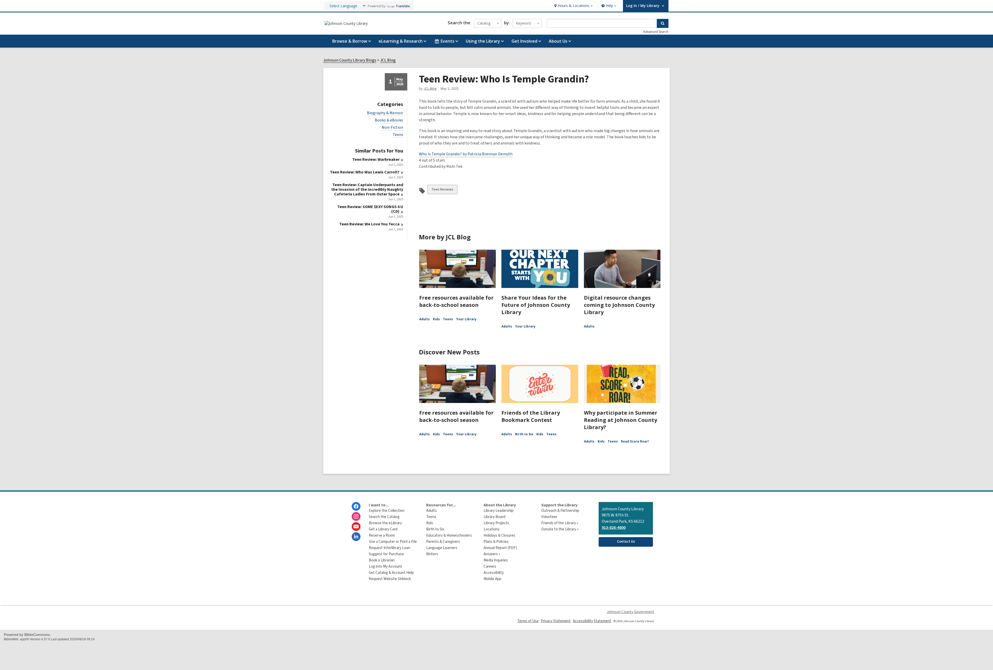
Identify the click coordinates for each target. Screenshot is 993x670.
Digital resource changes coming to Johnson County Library (619, 305)
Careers (490, 566)
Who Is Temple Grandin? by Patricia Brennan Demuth (466, 154)
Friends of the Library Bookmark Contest (530, 416)
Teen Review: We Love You (369, 224)
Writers (432, 554)
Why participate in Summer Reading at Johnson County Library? (620, 420)
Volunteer (549, 517)
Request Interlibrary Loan (389, 548)
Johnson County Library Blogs (349, 60)
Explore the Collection (386, 510)
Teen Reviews (442, 190)
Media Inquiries (496, 560)
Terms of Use (528, 621)
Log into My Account (385, 566)
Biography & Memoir (385, 113)
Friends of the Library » (559, 523)
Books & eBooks (389, 120)
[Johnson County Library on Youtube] (356, 526)
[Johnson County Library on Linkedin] (356, 536)
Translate (403, 6)
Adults (424, 319)
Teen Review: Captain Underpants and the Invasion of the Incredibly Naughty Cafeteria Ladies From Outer (367, 189)
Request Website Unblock (390, 579)
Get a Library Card (383, 529)
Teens (398, 135)
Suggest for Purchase (386, 554)
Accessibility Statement (592, 621)
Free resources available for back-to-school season (456, 301)
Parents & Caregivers (443, 541)
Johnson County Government (630, 612)
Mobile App (492, 579)
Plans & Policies (496, 541)
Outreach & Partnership (560, 510)
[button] (573, 6)
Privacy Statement (556, 621)
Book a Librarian (382, 560)
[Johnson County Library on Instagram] (356, 516)
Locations (492, 529)
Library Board (494, 517)
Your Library (466, 319)
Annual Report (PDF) (500, 548)
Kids (436, 319)
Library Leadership (499, 510)
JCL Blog (388, 60)
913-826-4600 (614, 527)
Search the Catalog (384, 517)
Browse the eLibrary (385, 523)
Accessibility (494, 572)
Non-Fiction (392, 128)
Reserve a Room (382, 535)
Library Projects (496, 523)
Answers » (492, 554)
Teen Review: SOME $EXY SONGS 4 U (370, 209)
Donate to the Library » (559, 529)
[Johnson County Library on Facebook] (356, 506)
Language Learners (441, 548)
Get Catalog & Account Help (391, 572)
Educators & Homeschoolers (449, 535)
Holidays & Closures (499, 535)
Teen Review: (376, 159)
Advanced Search (655, 31)
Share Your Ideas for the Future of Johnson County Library (535, 305)
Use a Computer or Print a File (393, 541)
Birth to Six (524, 434)
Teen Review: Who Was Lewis (365, 172)
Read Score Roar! (635, 441)
